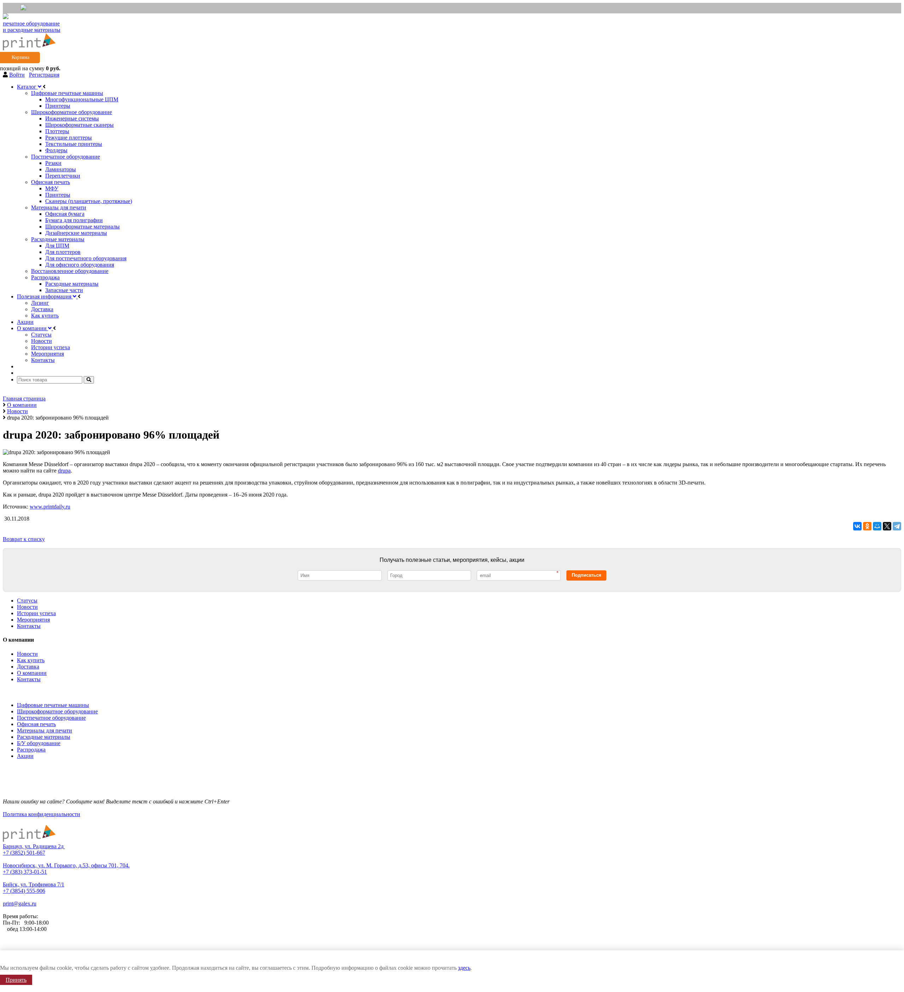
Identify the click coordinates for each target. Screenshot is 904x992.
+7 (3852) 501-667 (24, 853)
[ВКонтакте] (857, 526)
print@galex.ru (19, 904)
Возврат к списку (24, 539)
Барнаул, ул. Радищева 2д (34, 846)
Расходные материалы (43, 737)
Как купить (30, 660)
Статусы (27, 601)
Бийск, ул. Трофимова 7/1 (33, 884)
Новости (27, 607)
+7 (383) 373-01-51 (25, 872)
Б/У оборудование (38, 743)
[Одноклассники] (867, 526)
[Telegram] (897, 526)
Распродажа (31, 750)
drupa (64, 471)
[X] (887, 526)
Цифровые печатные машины (53, 705)
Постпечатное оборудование (51, 718)
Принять (16, 980)
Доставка (28, 667)
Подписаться (586, 575)
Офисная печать (36, 724)
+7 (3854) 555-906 (24, 891)
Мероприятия (33, 620)
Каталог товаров (24, 691)
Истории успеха (36, 613)
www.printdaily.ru (50, 507)
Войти (17, 75)
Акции (25, 756)
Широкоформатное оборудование (57, 711)
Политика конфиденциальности (41, 814)
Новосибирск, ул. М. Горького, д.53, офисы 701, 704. (66, 865)
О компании (32, 673)
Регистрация (44, 75)
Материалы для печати (44, 730)
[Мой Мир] (877, 526)
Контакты (29, 626)
